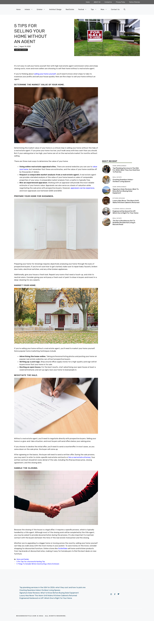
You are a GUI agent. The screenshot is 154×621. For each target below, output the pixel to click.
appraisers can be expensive (82, 188)
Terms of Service (134, 2)
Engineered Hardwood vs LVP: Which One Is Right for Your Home (125, 212)
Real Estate (70, 9)
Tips (92, 9)
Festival (81, 9)
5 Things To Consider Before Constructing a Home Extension (38, 564)
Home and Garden (21, 50)
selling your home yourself (45, 74)
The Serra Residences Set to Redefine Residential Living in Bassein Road (124, 222)
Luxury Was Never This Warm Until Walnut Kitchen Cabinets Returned (126, 201)
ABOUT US (97, 2)
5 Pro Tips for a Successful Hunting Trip (31, 562)
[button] (124, 9)
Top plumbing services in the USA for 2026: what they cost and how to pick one (126, 170)
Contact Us (108, 2)
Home (88, 2)
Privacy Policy (120, 2)
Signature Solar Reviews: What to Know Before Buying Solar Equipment (126, 191)
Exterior (39, 9)
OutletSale (62, 548)
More (102, 9)
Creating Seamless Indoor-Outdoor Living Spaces (123, 180)
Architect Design (55, 9)
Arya (15, 46)
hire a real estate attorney (79, 457)
